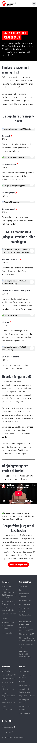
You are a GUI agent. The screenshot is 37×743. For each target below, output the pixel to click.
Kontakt (5, 582)
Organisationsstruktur (27, 696)
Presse (4, 619)
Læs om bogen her (18, 564)
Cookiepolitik (6, 732)
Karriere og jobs (7, 633)
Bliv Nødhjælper (25, 601)
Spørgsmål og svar (9, 614)
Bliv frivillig (6, 671)
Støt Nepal (23, 586)
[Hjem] (10, 3)
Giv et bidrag (25, 582)
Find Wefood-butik (8, 679)
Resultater (23, 681)
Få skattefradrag (25, 615)
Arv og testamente (25, 604)
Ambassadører (24, 713)
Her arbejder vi (24, 685)
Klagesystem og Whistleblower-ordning (8, 625)
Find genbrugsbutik (9, 675)
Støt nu (21, 590)
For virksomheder (8, 683)
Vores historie (24, 671)
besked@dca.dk (8, 610)
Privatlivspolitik (7, 727)
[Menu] (34, 4)
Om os (22, 666)
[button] (32, 251)
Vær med (6, 666)
